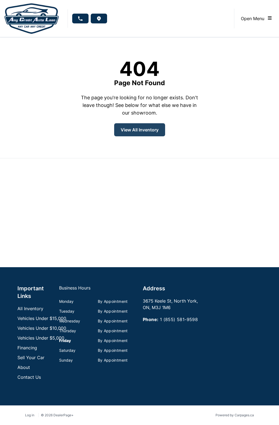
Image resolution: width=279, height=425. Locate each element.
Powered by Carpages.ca (235, 415)
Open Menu (254, 18)
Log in (29, 415)
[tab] (74, 291)
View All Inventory (140, 130)
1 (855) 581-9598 (179, 319)
